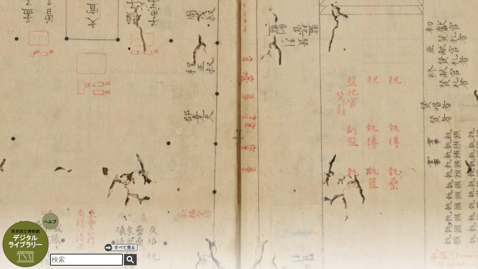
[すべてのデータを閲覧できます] (121, 247)
